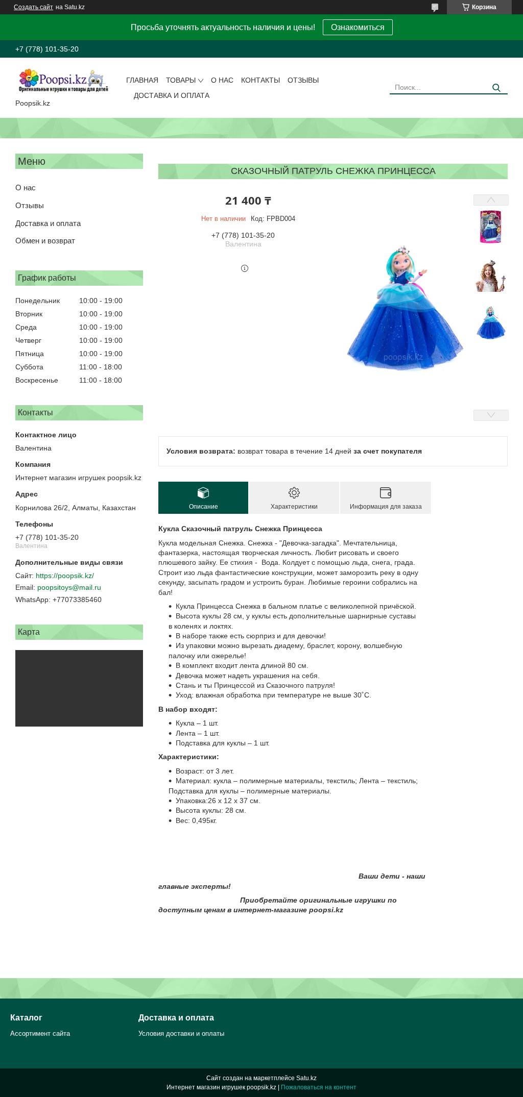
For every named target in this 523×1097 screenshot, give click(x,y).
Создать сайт (33, 7)
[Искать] (496, 88)
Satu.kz (306, 1078)
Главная (142, 80)
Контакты (260, 80)
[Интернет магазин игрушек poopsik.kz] (63, 80)
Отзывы (303, 80)
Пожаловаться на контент (318, 1087)
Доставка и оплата (171, 95)
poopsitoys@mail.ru (69, 587)
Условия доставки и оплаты (181, 1033)
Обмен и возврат (45, 240)
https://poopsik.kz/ (65, 575)
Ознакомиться (358, 27)
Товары (181, 80)
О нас (222, 80)
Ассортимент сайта (40, 1033)
